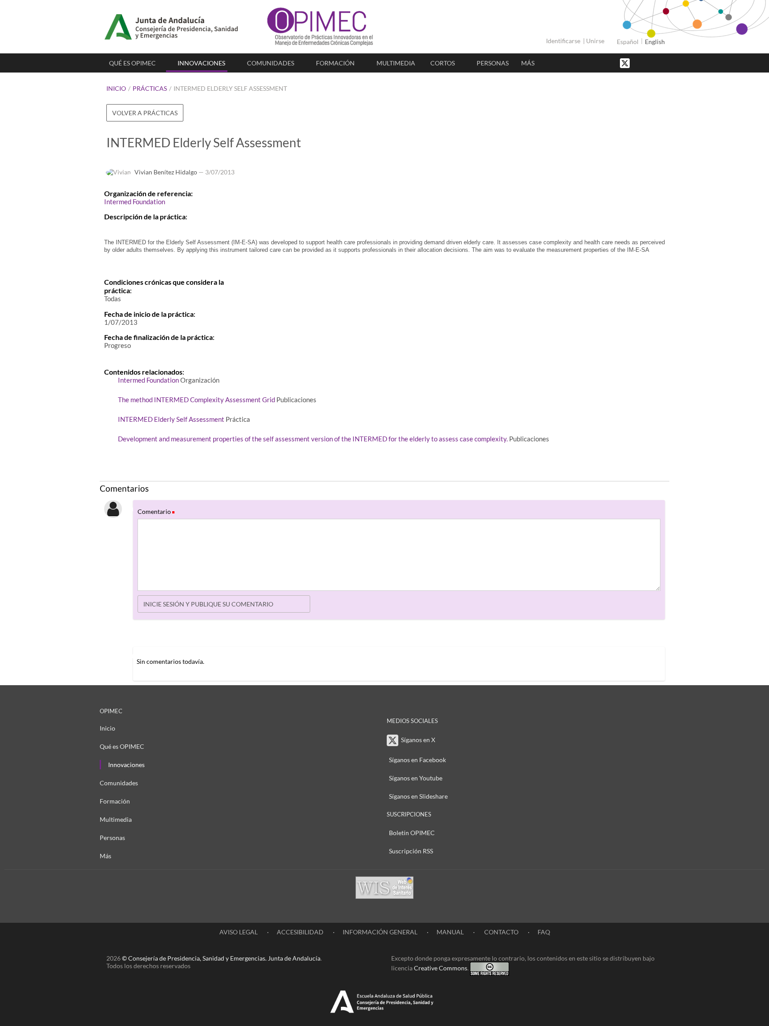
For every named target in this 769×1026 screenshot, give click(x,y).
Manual (450, 932)
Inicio (116, 88)
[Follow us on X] (625, 62)
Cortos (442, 63)
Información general (380, 932)
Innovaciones (201, 63)
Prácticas (150, 88)
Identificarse (563, 40)
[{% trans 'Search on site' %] (658, 62)
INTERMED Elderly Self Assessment (230, 88)
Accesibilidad (300, 932)
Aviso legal (238, 932)
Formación (335, 63)
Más (527, 63)
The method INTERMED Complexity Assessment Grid (196, 400)
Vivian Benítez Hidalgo (165, 172)
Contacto (500, 932)
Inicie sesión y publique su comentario (208, 604)
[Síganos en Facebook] (640, 62)
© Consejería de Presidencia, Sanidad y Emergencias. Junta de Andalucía (221, 958)
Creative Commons (440, 968)
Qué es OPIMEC (132, 63)
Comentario (156, 511)
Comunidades (270, 63)
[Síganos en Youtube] (649, 62)
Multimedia (395, 63)
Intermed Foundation (134, 202)
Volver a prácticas (145, 113)
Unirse (595, 40)
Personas (493, 63)
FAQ (544, 932)
